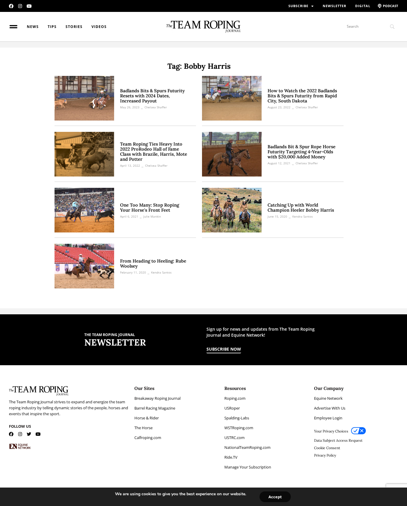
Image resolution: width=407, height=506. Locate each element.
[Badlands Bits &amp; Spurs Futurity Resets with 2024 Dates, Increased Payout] (84, 98)
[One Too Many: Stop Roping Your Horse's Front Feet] (84, 210)
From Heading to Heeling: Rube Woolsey (153, 263)
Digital (362, 6)
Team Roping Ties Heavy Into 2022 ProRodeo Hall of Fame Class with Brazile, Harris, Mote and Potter (153, 151)
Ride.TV (230, 457)
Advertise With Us (329, 408)
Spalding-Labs (236, 418)
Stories (74, 26)
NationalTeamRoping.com (247, 447)
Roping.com (235, 398)
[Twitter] (29, 434)
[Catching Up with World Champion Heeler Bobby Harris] (232, 210)
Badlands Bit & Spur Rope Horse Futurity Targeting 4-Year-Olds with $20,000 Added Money (301, 152)
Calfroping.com (147, 437)
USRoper (232, 408)
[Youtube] (29, 6)
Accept (275, 496)
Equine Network (328, 398)
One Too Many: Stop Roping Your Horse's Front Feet (149, 207)
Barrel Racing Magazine (154, 408)
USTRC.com (234, 437)
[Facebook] (11, 6)
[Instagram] (20, 6)
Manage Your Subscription (247, 467)
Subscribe (298, 6)
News (33, 26)
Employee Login (328, 418)
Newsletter (334, 6)
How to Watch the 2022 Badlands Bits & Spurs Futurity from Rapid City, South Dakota (302, 96)
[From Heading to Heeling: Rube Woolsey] (84, 266)
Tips (52, 26)
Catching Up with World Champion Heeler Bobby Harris (301, 207)
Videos (99, 26)
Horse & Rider (146, 418)
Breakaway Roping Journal (157, 398)
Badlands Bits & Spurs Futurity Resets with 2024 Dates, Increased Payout (152, 96)
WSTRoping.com (238, 427)
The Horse (143, 427)
